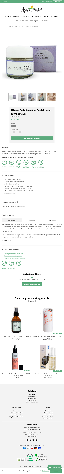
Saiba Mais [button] (45, 471)
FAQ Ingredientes (48, 413)
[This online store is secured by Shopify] (21, 461)
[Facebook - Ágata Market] (27, 440)
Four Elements (15, 116)
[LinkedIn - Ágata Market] (37, 440)
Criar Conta (32, 394)
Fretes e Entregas (48, 415)
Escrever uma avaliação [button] (32, 284)
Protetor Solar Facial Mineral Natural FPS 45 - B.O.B (47, 337)
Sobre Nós (16, 411)
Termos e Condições (16, 415)
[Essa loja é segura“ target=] (40, 461)
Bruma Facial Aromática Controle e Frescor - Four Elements (16, 337)
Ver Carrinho (32, 400)
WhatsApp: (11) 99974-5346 (32, 429)
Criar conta (49, 1)
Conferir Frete (32, 398)
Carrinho (58, 1)
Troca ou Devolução (48, 417)
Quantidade (14, 129)
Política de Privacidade (16, 413)
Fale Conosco (48, 411)
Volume (13, 123)
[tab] (12, 220)
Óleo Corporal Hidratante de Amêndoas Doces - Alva (48, 375)
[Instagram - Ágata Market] (31, 440)
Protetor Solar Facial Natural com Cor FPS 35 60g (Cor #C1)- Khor (16, 375)
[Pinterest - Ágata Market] (33, 440)
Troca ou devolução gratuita (13, 256)
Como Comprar (47, 419)
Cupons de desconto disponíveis (14, 258)
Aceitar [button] (56, 471)
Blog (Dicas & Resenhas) (16, 417)
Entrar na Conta (32, 396)
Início (3, 26)
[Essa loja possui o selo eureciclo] (30, 461)
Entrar (42, 1)
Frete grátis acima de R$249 (13, 254)
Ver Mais (32, 301)
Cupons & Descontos (32, 402)
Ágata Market (24, 466)
